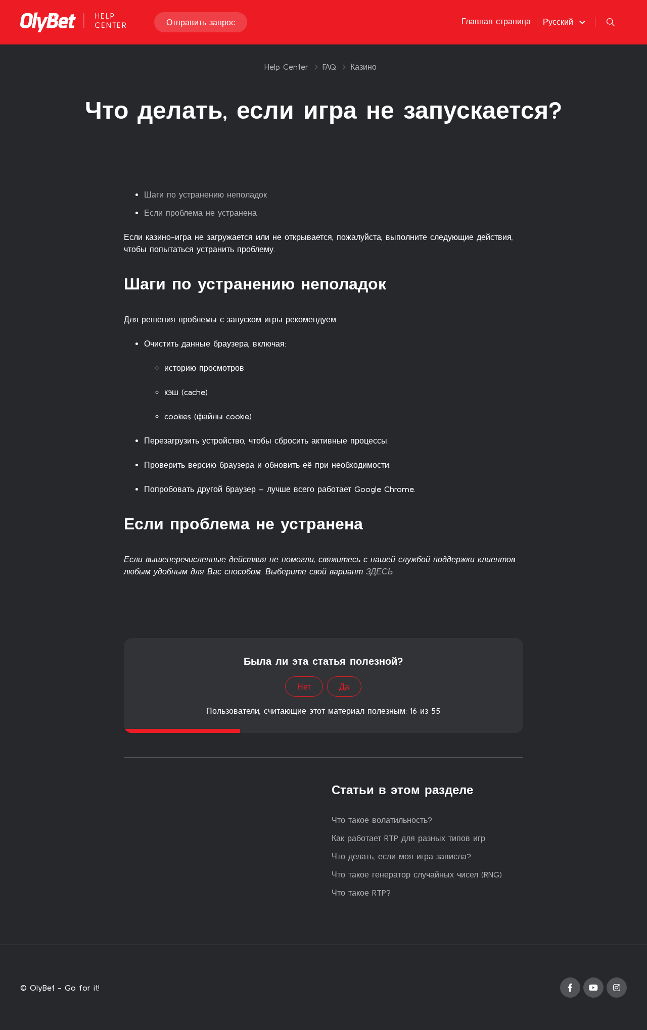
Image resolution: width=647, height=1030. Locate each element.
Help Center (286, 66)
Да (344, 686)
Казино (363, 66)
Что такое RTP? (361, 892)
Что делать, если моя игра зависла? (401, 856)
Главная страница (496, 21)
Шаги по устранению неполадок (205, 194)
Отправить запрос (200, 22)
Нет (304, 686)
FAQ (329, 66)
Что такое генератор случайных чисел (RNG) (417, 874)
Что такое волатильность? (382, 819)
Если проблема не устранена (200, 212)
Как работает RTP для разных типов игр (408, 838)
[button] (565, 21)
